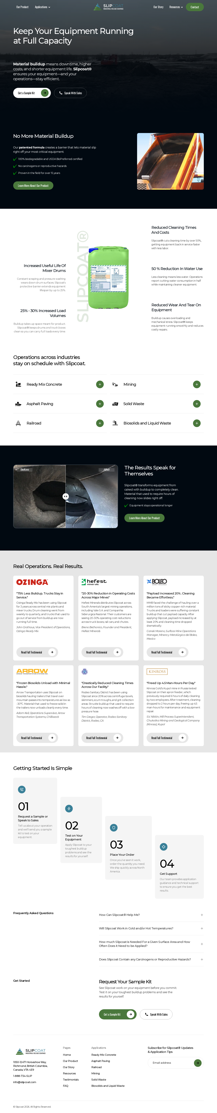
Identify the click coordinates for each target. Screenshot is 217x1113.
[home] (108, 7)
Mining (95, 1073)
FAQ (65, 1085)
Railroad (96, 1067)
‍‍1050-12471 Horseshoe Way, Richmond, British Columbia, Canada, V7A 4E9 (30, 1066)
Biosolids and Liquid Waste (108, 1085)
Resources (69, 1073)
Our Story (158, 7)
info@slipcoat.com (24, 1082)
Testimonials (71, 1079)
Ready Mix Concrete (103, 1054)
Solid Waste (98, 1079)
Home (67, 1054)
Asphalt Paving (100, 1061)
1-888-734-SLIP (22, 1076)
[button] (42, 7)
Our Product (22, 7)
